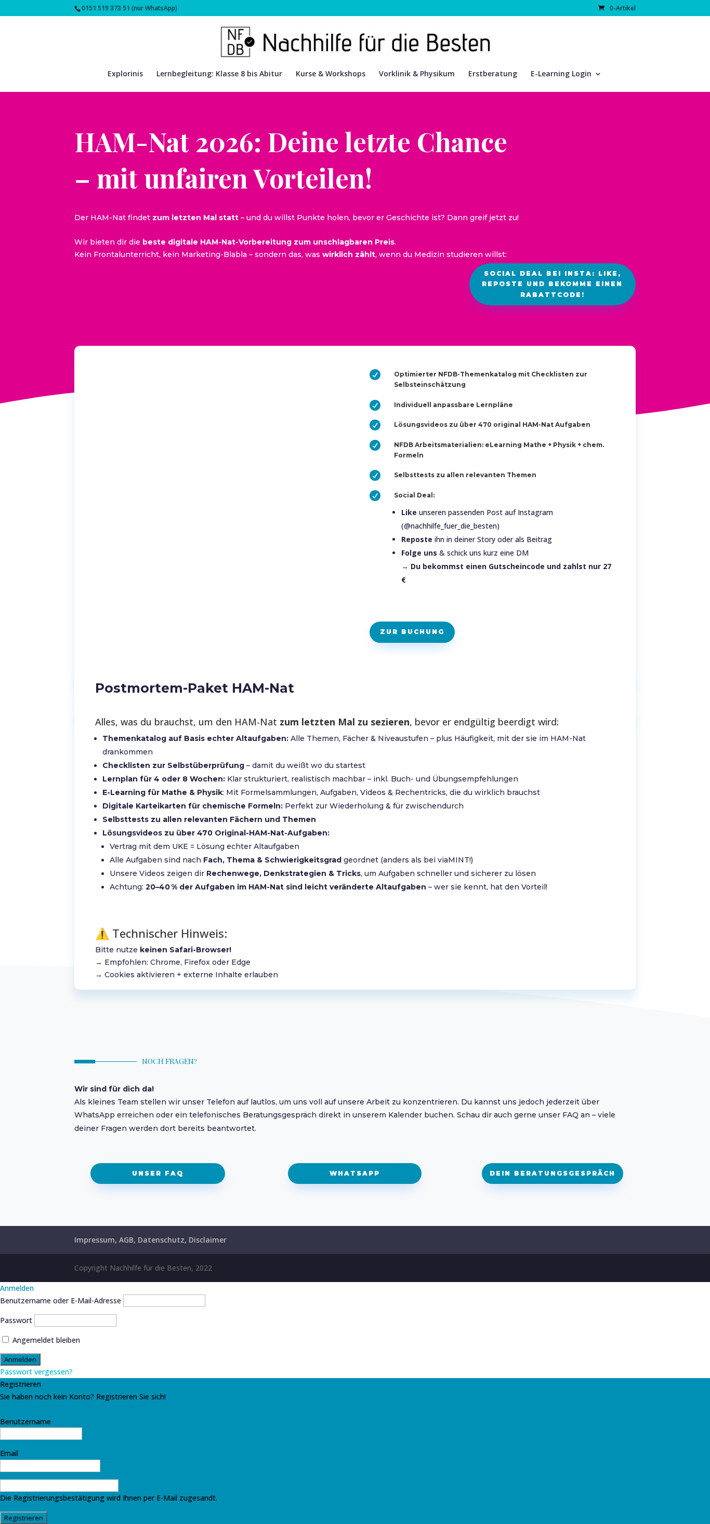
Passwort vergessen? (36, 1372)
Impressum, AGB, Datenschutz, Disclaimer (150, 1240)
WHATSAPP (355, 1173)
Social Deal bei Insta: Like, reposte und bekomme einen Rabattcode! (552, 284)
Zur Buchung (412, 632)
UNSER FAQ (157, 1173)
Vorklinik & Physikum (417, 74)
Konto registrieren (31, 1409)
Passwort (16, 1320)
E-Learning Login (561, 74)
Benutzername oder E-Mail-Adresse (60, 1300)
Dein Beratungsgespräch (552, 1173)
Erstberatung (492, 74)
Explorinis (125, 74)
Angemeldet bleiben (45, 1340)
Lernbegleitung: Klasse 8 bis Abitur (219, 74)
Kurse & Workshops (330, 74)
